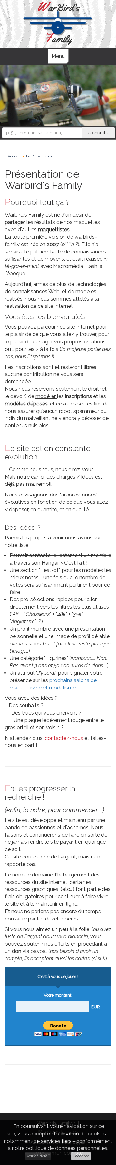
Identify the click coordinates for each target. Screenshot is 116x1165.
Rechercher (99, 132)
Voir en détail (38, 1156)
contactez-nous (64, 738)
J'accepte (80, 1156)
